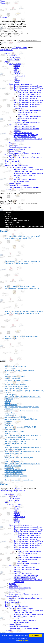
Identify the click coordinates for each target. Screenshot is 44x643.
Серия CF (8, 478)
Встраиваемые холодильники (16, 476)
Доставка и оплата (12, 222)
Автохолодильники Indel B (15, 376)
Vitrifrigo (17, 80)
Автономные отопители (18, 125)
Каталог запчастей (12, 161)
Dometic (17, 66)
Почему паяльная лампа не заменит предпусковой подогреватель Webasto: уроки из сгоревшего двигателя (24, 312)
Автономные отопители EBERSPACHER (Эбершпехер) (26, 134)
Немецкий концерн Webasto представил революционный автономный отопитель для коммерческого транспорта (22, 287)
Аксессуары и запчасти (22, 181)
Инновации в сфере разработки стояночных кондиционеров (21, 337)
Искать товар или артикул (10, 40)
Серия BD (8, 455)
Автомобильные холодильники (21, 167)
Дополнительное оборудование (17, 165)
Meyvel (16, 68)
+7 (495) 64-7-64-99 (19, 48)
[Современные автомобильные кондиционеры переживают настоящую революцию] (13, 273)
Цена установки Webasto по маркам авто (24, 153)
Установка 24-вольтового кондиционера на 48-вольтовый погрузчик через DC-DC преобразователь (22, 237)
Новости (8, 216)
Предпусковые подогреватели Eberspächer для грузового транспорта (29, 118)
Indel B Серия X (11, 395)
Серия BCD (9, 468)
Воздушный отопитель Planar (25, 137)
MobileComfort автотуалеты (15, 384)
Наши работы (14, 60)
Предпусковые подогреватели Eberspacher (21, 439)
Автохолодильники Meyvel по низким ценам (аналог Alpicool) (28, 170)
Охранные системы (12, 462)
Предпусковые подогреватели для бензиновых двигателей (29, 93)
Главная (8, 212)
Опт (6, 163)
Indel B (16, 72)
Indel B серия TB (11, 405)
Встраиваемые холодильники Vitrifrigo (28, 173)
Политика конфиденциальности (17, 220)
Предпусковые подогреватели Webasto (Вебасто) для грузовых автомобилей (28, 101)
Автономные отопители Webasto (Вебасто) (21, 419)
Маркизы (12, 143)
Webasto (17, 82)
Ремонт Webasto (15, 151)
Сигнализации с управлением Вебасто (24, 187)
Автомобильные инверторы (20, 147)
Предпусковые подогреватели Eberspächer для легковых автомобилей (29, 112)
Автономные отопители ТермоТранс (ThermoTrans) (24, 390)
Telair (16, 78)
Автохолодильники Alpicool (24, 175)
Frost (15, 70)
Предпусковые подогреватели (20, 84)
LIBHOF (17, 74)
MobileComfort (19, 76)
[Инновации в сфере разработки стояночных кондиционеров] (13, 349)
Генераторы (13, 145)
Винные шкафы (15, 183)
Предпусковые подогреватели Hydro (28, 86)
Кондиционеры (15, 64)
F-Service (3, 17)
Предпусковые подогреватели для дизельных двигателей (29, 97)
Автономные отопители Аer (24, 127)
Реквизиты (13, 56)
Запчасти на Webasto (17, 149)
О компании (9, 53)
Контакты (8, 189)
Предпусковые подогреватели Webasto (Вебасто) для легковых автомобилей (28, 89)
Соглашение (24, 640)
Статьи (7, 214)
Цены (7, 62)
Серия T (8, 460)
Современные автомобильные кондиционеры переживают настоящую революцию (22, 262)
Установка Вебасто (12, 155)
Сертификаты (14, 58)
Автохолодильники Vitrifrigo (25, 179)
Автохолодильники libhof (14, 431)
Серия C (8, 372)
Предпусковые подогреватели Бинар (28, 104)
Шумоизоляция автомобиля (19, 185)
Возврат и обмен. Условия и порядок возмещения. (24, 226)
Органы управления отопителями (27, 123)
